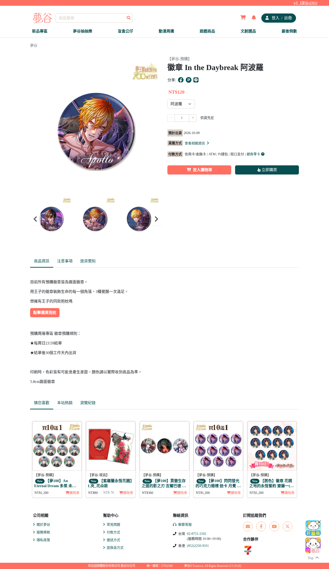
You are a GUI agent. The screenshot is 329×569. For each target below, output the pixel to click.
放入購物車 (202, 170)
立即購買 (269, 170)
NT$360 (147, 493)
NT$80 (93, 493)
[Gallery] (96, 219)
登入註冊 (281, 18)
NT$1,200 (41, 493)
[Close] (319, 522)
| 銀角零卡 (253, 154)
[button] (197, 143)
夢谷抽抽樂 (82, 31)
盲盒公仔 (125, 31)
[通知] (254, 18)
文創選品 (248, 31)
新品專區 (39, 31)
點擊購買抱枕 (44, 312)
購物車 (74, 493)
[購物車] (243, 18)
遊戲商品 (207, 31)
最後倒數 (289, 31)
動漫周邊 (166, 31)
